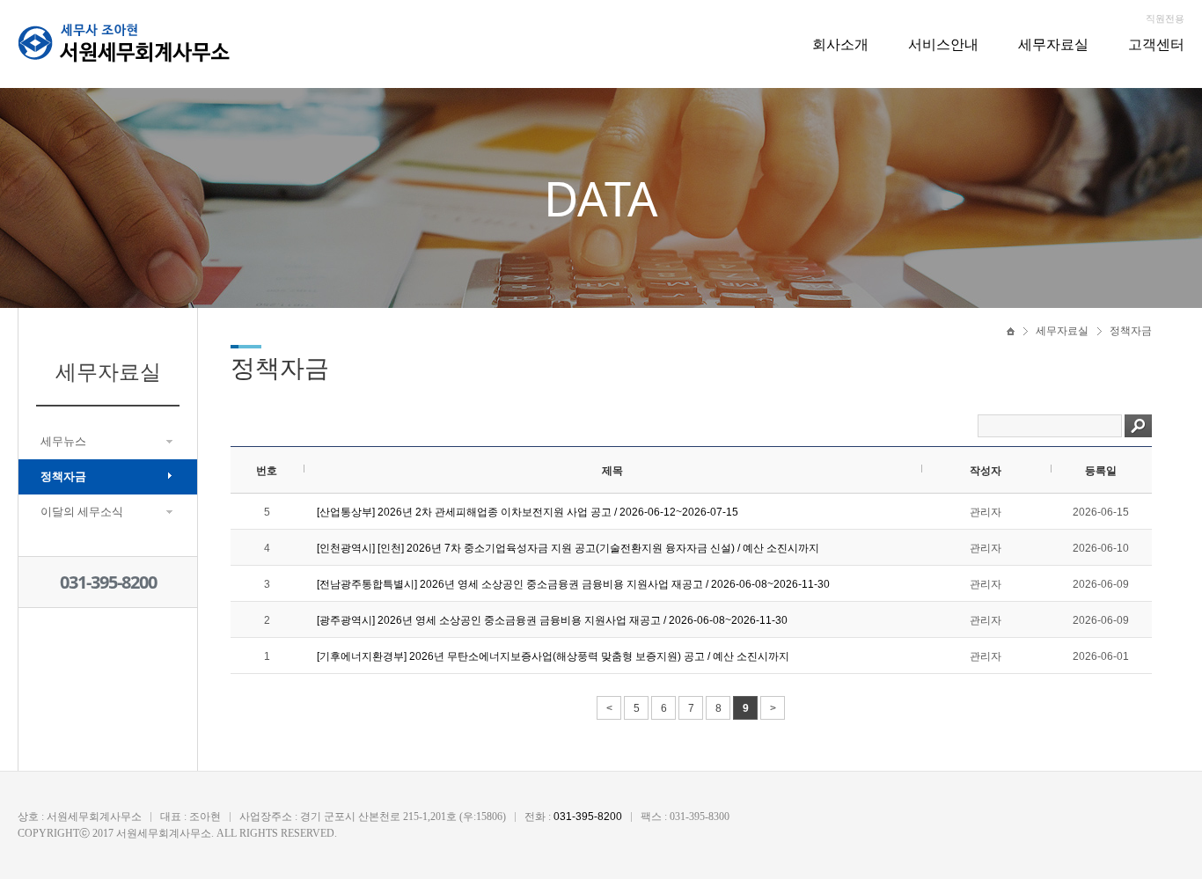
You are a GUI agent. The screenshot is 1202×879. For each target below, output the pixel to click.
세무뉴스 (63, 441)
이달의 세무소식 (81, 511)
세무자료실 (1053, 44)
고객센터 (1156, 44)
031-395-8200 (108, 582)
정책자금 (63, 476)
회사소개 (840, 44)
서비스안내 (943, 44)
